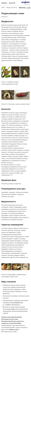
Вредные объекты (11, 7)
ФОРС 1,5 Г (15, 309)
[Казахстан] (25, 2)
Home (2, 7)
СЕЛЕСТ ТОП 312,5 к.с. (12, 304)
